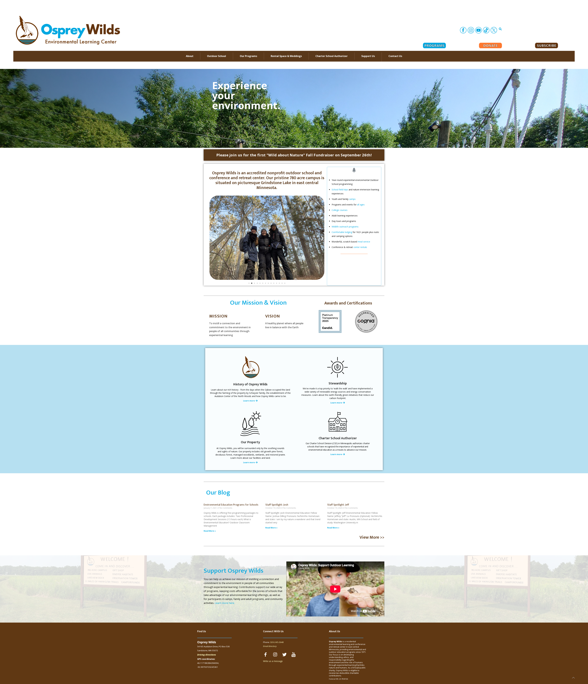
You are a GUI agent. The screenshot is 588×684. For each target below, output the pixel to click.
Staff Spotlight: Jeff (338, 505)
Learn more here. (225, 603)
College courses (339, 210)
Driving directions (206, 654)
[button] (294, 155)
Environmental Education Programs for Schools (231, 505)
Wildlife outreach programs (345, 226)
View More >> (372, 537)
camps (352, 199)
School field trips (340, 189)
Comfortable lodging (342, 232)
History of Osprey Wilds (250, 384)
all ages (361, 204)
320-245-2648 (277, 642)
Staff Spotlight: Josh (276, 505)
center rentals (360, 247)
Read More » (210, 531)
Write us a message (273, 661)
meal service (364, 241)
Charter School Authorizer (338, 438)
